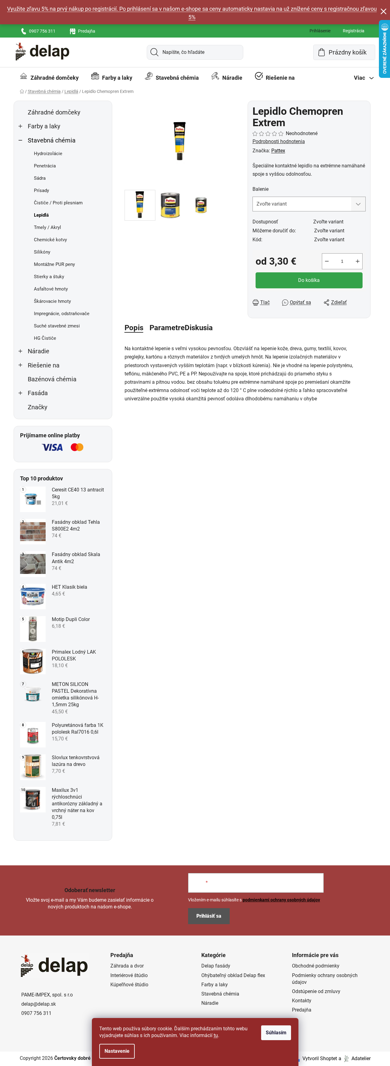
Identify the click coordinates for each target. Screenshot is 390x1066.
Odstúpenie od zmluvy (316, 991)
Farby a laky (44, 126)
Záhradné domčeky (54, 112)
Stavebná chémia (52, 140)
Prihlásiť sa (208, 916)
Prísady (41, 190)
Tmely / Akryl (47, 227)
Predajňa (86, 31)
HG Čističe (45, 338)
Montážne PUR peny (54, 264)
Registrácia (353, 30)
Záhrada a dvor (127, 966)
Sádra (40, 178)
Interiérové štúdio (129, 975)
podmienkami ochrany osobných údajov (281, 899)
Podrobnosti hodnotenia (278, 141)
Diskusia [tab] (199, 327)
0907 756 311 (42, 31)
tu (216, 1035)
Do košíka (309, 280)
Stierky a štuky (49, 276)
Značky (37, 407)
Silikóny (42, 252)
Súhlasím (276, 1033)
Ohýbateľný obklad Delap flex (233, 975)
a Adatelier (355, 1058)
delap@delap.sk (38, 1004)
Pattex (278, 151)
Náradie (38, 351)
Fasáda (38, 393)
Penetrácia (45, 166)
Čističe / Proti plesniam (58, 203)
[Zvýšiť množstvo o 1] (357, 261)
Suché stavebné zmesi (57, 326)
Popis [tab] (134, 327)
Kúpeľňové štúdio (129, 985)
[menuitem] (49, 77)
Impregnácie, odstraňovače (61, 313)
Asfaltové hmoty (51, 289)
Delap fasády (215, 966)
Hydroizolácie (48, 153)
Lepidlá (41, 215)
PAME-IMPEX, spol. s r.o (47, 995)
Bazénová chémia (52, 379)
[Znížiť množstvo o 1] (326, 261)
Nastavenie (117, 1051)
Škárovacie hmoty (52, 301)
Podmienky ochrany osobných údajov (325, 978)
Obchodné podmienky (315, 966)
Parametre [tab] (167, 327)
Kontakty (301, 1001)
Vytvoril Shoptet (319, 1058)
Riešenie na (44, 365)
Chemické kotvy (50, 239)
